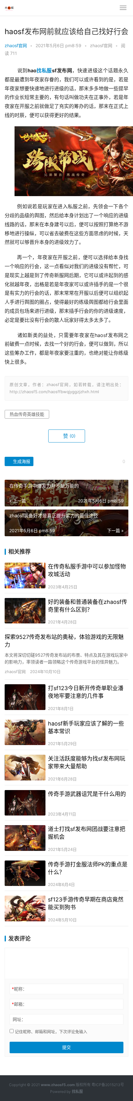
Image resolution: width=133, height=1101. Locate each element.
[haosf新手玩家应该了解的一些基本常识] (25, 732)
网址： (19, 1019)
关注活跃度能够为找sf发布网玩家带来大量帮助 (86, 762)
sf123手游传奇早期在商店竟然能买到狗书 (85, 903)
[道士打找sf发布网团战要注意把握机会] (25, 838)
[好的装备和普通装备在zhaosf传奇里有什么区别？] (25, 611)
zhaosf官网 (16, 45)
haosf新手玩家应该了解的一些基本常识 (86, 727)
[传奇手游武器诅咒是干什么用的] (25, 803)
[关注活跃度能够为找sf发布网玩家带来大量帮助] (25, 767)
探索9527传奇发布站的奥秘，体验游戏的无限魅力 (64, 641)
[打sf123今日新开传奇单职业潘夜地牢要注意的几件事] (25, 697)
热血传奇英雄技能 (27, 414)
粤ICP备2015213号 (108, 1084)
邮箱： (19, 1004)
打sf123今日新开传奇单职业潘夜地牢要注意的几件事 (85, 692)
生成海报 (21, 461)
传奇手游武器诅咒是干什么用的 (87, 794)
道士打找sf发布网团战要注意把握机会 (86, 833)
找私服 (44, 71)
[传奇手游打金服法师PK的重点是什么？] (25, 873)
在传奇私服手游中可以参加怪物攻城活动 (87, 570)
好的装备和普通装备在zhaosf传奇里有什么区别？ (87, 606)
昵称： (19, 988)
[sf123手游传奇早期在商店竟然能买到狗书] (25, 908)
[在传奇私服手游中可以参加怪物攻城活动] (25, 575)
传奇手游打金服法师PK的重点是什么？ (87, 868)
